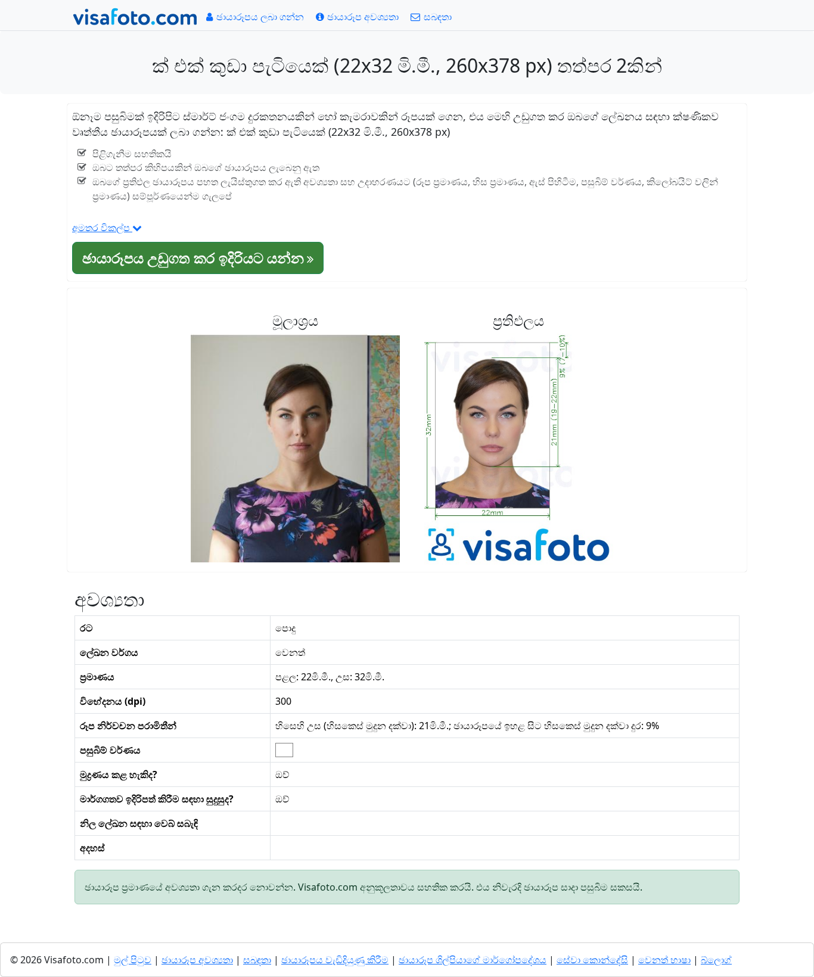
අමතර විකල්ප (102, 227)
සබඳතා (257, 959)
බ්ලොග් (716, 959)
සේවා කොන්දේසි (592, 959)
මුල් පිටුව (132, 959)
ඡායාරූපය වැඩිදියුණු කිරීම (335, 959)
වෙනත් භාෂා (664, 959)
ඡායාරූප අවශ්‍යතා (197, 959)
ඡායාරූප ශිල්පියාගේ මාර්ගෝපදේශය (472, 959)
